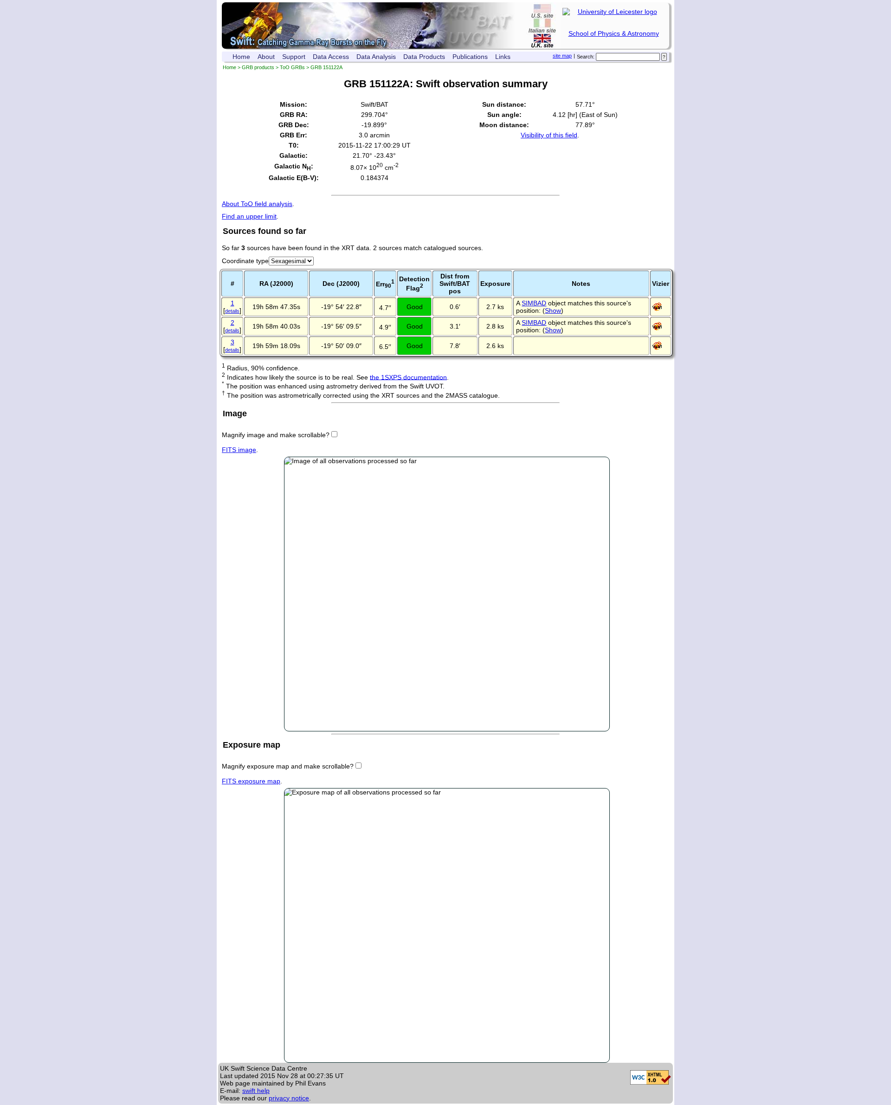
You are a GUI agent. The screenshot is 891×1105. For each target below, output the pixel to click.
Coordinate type (245, 261)
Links (502, 56)
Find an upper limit (249, 216)
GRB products (258, 67)
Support (293, 56)
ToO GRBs (292, 67)
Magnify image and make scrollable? (275, 435)
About (266, 56)
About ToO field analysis (257, 203)
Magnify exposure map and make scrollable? (288, 766)
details (232, 311)
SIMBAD (534, 303)
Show (553, 310)
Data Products (424, 56)
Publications (470, 56)
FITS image (239, 449)
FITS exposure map (251, 781)
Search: (585, 56)
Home (241, 56)
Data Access (331, 56)
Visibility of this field (549, 135)
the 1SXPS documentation (408, 377)
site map (562, 55)
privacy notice (289, 1098)
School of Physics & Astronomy (613, 33)
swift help (256, 1090)
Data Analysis (376, 56)
